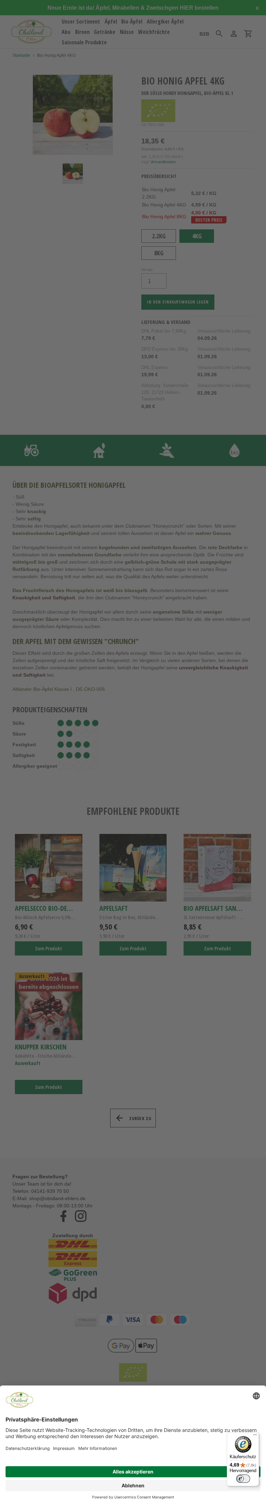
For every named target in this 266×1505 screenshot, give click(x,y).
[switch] (243, 1479)
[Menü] (255, 1436)
